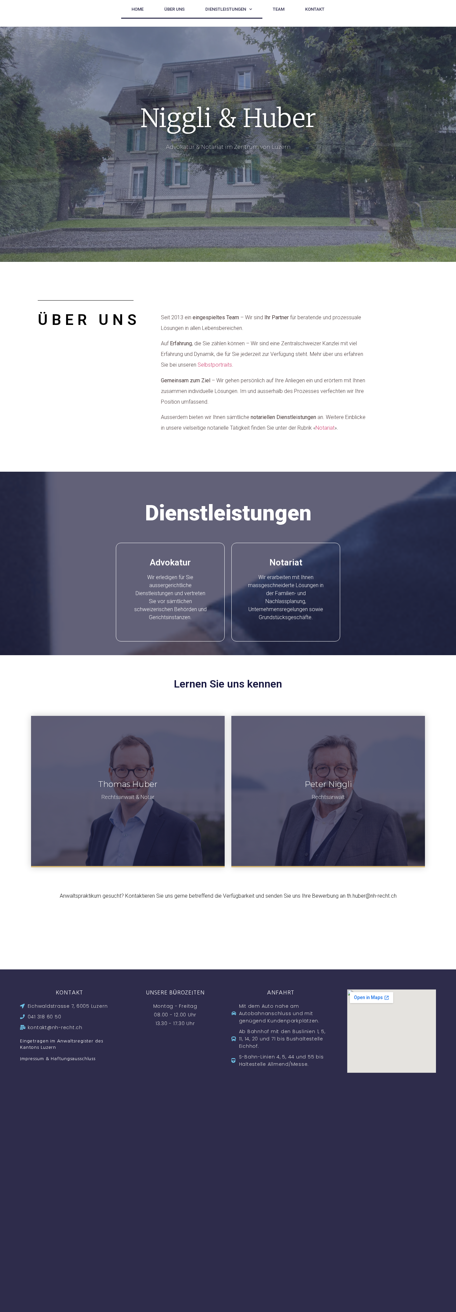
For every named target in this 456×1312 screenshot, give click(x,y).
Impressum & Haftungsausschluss (57, 1058)
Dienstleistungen (225, 9)
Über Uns (174, 9)
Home (138, 9)
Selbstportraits (215, 365)
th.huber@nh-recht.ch (372, 896)
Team (278, 9)
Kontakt (314, 9)
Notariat (324, 428)
